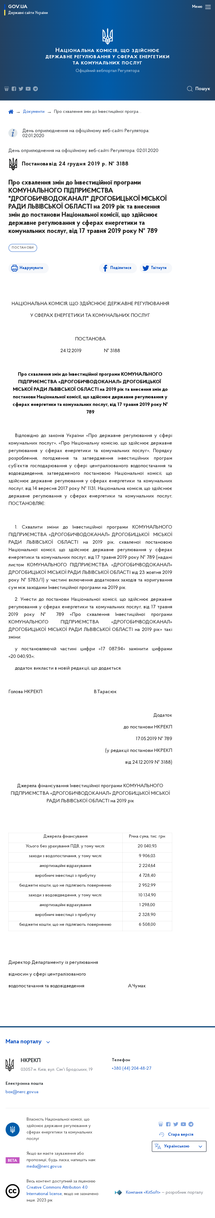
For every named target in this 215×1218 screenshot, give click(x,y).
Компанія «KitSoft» (143, 1192)
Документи (34, 111)
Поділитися (120, 268)
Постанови (23, 247)
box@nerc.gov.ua (22, 1092)
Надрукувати (31, 268)
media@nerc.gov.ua (44, 1167)
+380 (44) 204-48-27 (131, 1068)
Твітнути (159, 268)
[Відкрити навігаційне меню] (208, 7)
